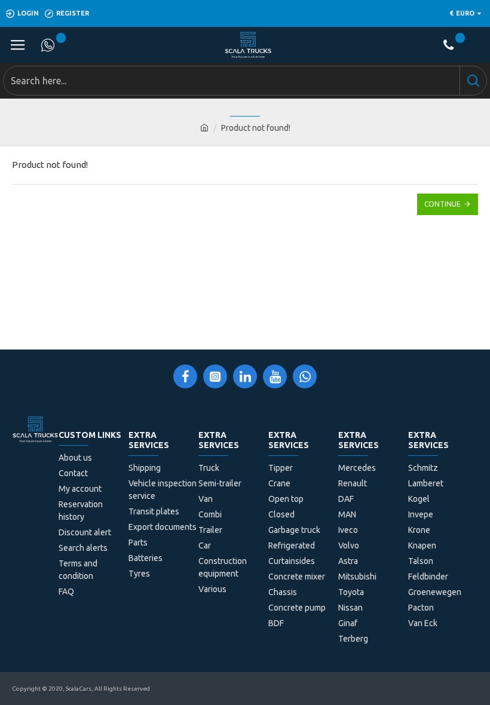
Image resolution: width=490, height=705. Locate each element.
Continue (442, 204)
